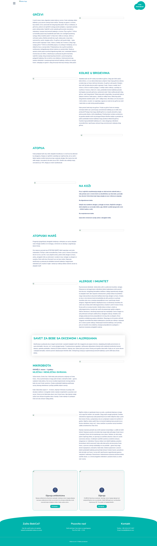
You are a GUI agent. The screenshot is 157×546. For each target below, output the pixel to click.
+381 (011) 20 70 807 (128, 528)
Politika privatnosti (82, 541)
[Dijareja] (101, 480)
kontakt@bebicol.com (127, 530)
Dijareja (101, 495)
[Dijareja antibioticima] (55, 480)
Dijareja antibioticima (55, 495)
